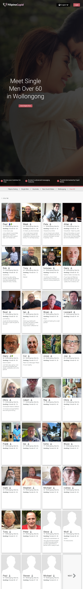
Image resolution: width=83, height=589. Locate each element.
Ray (45, 400)
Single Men (25, 189)
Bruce (66, 444)
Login (76, 5)
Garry (66, 268)
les (24, 444)
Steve (46, 531)
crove (46, 356)
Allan (66, 224)
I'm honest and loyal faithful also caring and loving (11, 409)
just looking (6, 319)
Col (24, 356)
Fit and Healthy (27, 365)
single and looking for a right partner (51, 321)
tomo (46, 444)
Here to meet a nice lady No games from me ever (72, 275)
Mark (25, 224)
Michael (47, 488)
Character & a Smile (49, 231)
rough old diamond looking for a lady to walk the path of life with (11, 322)
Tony (25, 268)
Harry (5, 356)
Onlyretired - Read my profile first (72, 231)
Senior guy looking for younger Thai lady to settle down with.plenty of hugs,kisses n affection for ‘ (31, 323)
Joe (66, 356)
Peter (26, 531)
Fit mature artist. (68, 540)
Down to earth (7, 362)
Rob (5, 268)
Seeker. (66, 538)
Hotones (45, 275)
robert (26, 400)
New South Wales (48, 189)
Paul (5, 224)
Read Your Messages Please (31, 362)
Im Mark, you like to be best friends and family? (31, 231)
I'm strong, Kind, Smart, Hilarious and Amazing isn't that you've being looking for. (51, 278)
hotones (47, 268)
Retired (25, 277)
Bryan (46, 312)
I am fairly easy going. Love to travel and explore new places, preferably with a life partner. (11, 367)
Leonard (68, 312)
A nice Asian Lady (8, 231)
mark (5, 488)
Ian (24, 312)
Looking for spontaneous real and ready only (51, 538)
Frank (5, 444)
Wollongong (62, 189)
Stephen (27, 488)
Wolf (66, 531)
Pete (45, 224)
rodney (67, 488)
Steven (26, 575)
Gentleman (6, 275)
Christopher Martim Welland (11, 406)
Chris (5, 400)
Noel (5, 312)
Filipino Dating (13, 189)
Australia (36, 189)
